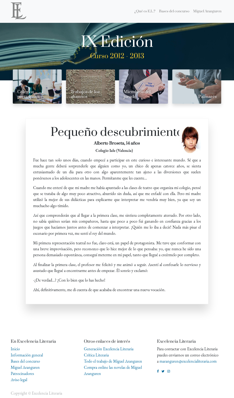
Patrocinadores (22, 373)
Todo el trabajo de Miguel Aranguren (113, 361)
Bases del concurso (25, 361)
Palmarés (207, 96)
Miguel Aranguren (25, 367)
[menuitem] (145, 11)
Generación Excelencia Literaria (108, 348)
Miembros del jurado (137, 94)
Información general (27, 355)
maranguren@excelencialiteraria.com (188, 361)
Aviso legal (19, 379)
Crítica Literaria (96, 355)
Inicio (15, 348)
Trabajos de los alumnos (85, 94)
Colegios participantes (30, 94)
